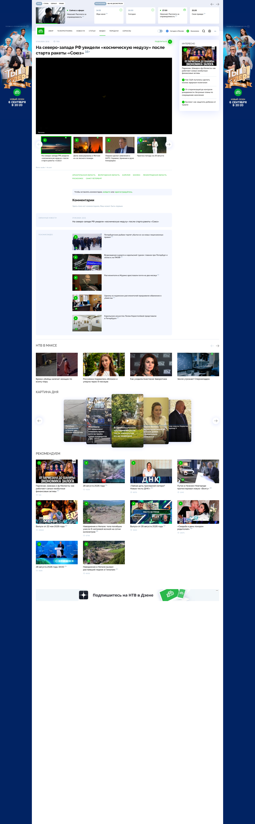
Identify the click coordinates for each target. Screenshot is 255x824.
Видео (102, 31)
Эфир (50, 31)
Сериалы (127, 31)
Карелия (126, 175)
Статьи (92, 31)
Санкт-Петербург (94, 178)
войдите (106, 192)
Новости (80, 31)
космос (136, 175)
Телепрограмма (64, 31)
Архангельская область (83, 175)
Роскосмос (77, 178)
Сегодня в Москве (177, 31)
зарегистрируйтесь (123, 192)
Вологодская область (109, 175)
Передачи (114, 31)
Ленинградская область (155, 175)
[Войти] (209, 31)
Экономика (194, 31)
